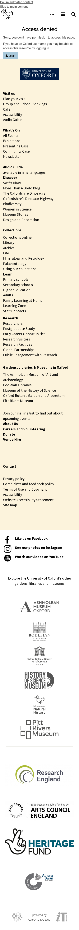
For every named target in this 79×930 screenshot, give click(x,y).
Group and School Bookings (25, 104)
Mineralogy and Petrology (23, 258)
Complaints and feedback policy (28, 484)
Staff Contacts (14, 311)
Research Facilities (17, 344)
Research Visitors (16, 339)
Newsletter (12, 156)
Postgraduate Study (19, 328)
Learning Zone (14, 305)
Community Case (16, 151)
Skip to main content (14, 6)
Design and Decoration (21, 219)
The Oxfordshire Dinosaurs (24, 193)
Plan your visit (14, 98)
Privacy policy (14, 478)
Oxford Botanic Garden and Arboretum (34, 395)
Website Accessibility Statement (28, 499)
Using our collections (19, 268)
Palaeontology (14, 263)
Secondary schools (18, 284)
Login (11, 56)
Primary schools (15, 279)
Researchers (12, 323)
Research (10, 318)
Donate (9, 434)
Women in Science (17, 209)
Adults (8, 295)
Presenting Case (16, 146)
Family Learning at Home (23, 300)
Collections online (17, 237)
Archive (9, 248)
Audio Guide (12, 119)
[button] (52, 14)
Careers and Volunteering (24, 429)
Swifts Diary (12, 183)
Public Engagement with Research (30, 355)
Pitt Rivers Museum (18, 400)
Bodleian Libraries (17, 385)
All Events (10, 135)
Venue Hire (12, 439)
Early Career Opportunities (24, 333)
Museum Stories (15, 214)
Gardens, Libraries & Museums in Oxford (35, 367)
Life (6, 253)
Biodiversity (12, 203)
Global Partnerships (18, 349)
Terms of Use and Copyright (25, 489)
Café (6, 109)
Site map (10, 505)
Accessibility (12, 114)
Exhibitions (11, 140)
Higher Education (16, 290)
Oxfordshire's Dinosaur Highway (28, 198)
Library (8, 242)
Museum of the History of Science (29, 390)
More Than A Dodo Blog (21, 188)
